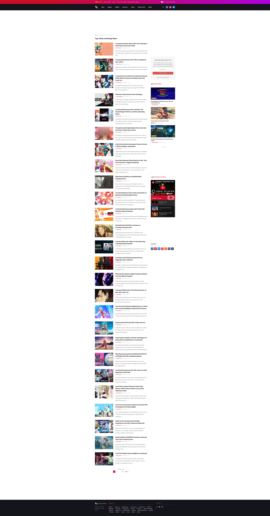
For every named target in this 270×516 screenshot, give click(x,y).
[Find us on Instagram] (162, 248)
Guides (105, 1)
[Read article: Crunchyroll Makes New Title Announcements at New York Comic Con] (104, 295)
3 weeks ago (162, 104)
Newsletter (99, 1)
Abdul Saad (118, 47)
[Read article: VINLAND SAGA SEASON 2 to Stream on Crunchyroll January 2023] (104, 230)
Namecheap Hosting (142, 510)
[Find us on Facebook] (167, 7)
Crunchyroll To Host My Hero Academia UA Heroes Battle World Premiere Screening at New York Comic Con (131, 78)
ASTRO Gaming (126, 510)
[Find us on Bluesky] (173, 7)
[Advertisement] (135, 22)
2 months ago (163, 142)
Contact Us (117, 507)
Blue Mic (117, 512)
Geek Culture (141, 7)
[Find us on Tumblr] (172, 248)
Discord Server (125, 508)
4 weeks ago (161, 122)
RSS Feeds (118, 508)
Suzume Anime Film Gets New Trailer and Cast (130, 322)
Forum (150, 7)
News (103, 7)
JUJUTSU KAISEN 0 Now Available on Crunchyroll (131, 453)
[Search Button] (163, 7)
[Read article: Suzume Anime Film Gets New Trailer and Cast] (104, 327)
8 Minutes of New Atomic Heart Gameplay (128, 94)
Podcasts (125, 7)
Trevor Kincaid (155, 104)
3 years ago (125, 47)
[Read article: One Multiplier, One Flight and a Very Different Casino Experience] (163, 93)
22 (122, 471)
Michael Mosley (119, 96)
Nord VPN (151, 510)
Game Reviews (155, 117)
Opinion (117, 7)
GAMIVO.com (118, 510)
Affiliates (137, 1)
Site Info (113, 1)
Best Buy (111, 512)
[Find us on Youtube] (170, 7)
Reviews (110, 7)
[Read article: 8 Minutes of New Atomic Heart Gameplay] (104, 99)
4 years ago (127, 96)
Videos (133, 7)
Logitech (134, 510)
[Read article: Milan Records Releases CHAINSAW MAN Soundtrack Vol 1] (104, 182)
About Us (111, 507)
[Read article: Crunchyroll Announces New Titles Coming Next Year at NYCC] (104, 65)
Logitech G (125, 1)
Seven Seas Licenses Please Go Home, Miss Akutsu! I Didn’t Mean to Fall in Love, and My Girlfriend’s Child (129, 388)
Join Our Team (133, 507)
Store (121, 1)
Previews (109, 1)
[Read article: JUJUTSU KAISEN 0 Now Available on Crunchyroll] (104, 458)
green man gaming (131, 1)
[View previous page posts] (162, 147)
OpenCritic (139, 508)
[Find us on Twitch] (169, 248)
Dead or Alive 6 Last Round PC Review (160, 121)
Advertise (149, 507)
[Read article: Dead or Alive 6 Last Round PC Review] (163, 113)
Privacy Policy (142, 507)
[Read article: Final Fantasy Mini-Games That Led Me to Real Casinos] (163, 131)
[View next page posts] (164, 147)
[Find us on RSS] (165, 248)
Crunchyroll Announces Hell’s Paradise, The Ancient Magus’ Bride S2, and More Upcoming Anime (130, 112)
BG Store (133, 508)
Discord (118, 1)
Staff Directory (125, 507)
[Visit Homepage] (96, 7)
